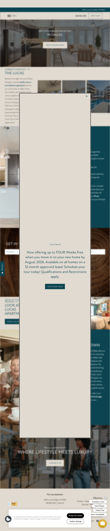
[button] (55, 286)
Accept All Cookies (75, 516)
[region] (50, 518)
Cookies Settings (75, 521)
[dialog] (55, 265)
